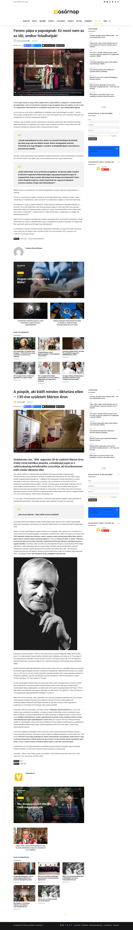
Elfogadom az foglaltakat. (103, 135)
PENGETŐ (71, 21)
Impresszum (77, 925)
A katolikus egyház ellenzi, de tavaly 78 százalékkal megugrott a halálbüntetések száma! (73, 353)
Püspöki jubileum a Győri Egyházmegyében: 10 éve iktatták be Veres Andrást (49, 354)
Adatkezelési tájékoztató (95, 925)
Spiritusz (20, 273)
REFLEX (34, 21)
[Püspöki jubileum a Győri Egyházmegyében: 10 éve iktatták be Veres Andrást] (49, 344)
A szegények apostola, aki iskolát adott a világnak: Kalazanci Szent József (33, 281)
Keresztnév (90, 130)
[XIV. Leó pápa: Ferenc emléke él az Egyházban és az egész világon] (24, 368)
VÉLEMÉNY (42, 21)
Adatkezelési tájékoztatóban (104, 135)
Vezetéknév (91, 124)
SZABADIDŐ (88, 21)
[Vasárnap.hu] (66, 12)
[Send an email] (28, 41)
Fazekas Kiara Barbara (22, 41)
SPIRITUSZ (97, 21)
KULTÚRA (79, 21)
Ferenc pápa (23, 238)
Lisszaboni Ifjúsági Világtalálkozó (36, 238)
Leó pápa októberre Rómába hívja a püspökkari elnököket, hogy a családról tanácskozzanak (73, 377)
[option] (49, 280)
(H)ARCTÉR (26, 21)
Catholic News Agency (72, 107)
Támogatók (116, 925)
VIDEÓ (105, 21)
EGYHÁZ (50, 21)
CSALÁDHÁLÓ (61, 21)
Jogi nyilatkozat (108, 925)
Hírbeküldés (85, 925)
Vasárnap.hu (39, 925)
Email (89, 119)
